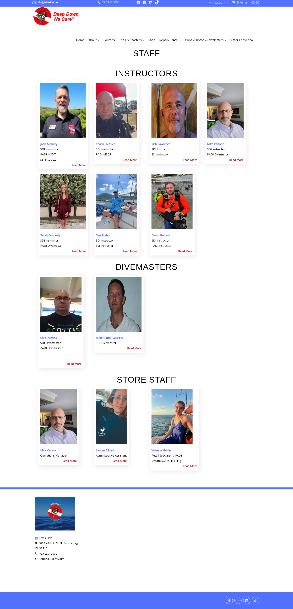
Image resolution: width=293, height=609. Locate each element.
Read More (79, 165)
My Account (216, 2)
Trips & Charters (131, 40)
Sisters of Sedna (241, 40)
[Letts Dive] (57, 17)
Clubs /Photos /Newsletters (204, 40)
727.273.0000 (110, 2)
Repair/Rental (169, 40)
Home (80, 40)
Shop (151, 40)
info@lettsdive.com (48, 2)
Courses (109, 40)
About (92, 40)
